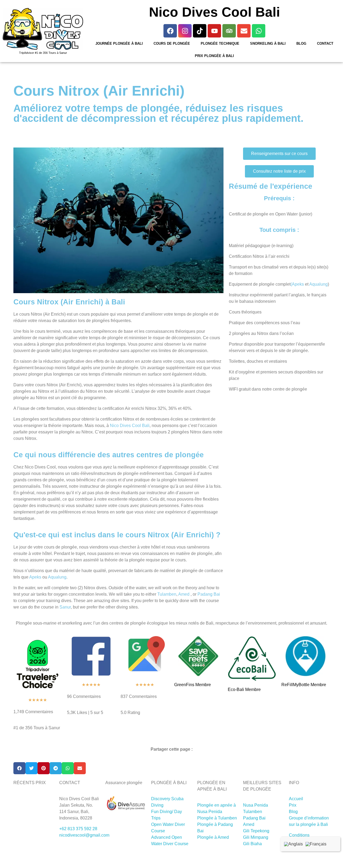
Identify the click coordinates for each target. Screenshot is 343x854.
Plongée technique (220, 43)
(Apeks (297, 284)
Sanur (65, 607)
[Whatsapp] (258, 30)
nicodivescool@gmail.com (84, 835)
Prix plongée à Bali (214, 56)
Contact (325, 43)
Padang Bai (208, 594)
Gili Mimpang (255, 837)
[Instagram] (185, 30)
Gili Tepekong (256, 831)
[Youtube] (214, 30)
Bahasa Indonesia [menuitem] (333, 843)
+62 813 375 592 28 (78, 828)
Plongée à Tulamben (217, 818)
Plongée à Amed (213, 837)
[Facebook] (170, 30)
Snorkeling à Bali (268, 43)
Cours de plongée (172, 43)
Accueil (296, 798)
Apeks (35, 577)
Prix (292, 805)
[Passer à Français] (316, 844)
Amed (183, 594)
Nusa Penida (255, 805)
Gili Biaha (252, 843)
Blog (301, 43)
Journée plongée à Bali (119, 43)
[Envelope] (244, 30)
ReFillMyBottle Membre (303, 684)
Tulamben (166, 594)
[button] (19, 768)
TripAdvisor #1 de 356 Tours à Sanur (43, 52)
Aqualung (57, 577)
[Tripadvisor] (229, 30)
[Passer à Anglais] (293, 844)
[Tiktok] (199, 30)
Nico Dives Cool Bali (130, 425)
